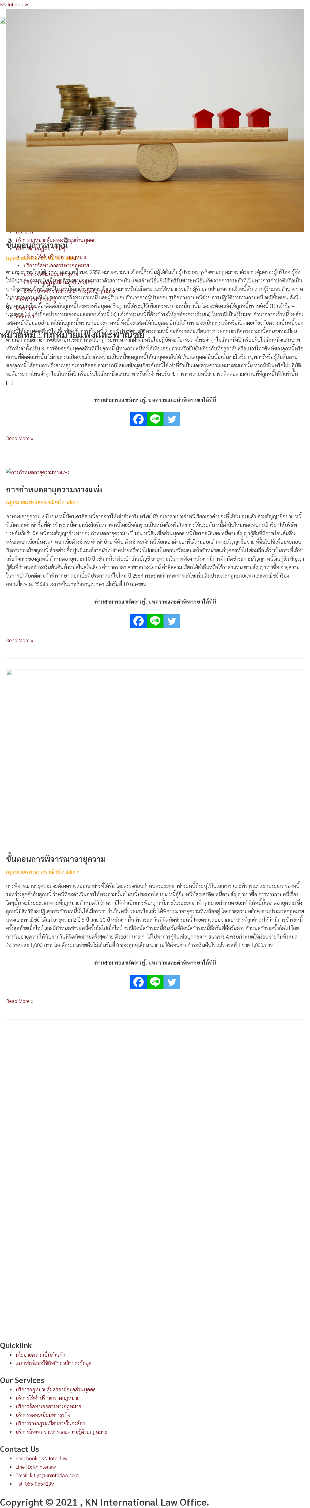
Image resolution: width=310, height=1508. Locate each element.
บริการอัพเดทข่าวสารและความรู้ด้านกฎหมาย (61, 1431)
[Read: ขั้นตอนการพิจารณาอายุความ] (155, 756)
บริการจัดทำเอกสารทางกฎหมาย (48, 1406)
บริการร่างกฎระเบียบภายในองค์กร (50, 1423)
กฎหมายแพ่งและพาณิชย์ (33, 257)
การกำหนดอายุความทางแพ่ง (54, 489)
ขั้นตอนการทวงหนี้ (37, 245)
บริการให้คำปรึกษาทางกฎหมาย (47, 1397)
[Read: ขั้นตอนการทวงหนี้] (155, 120)
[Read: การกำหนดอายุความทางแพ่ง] (38, 471)
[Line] (155, 415)
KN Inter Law (14, 4)
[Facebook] (138, 415)
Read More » (19, 437)
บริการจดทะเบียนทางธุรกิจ (42, 1414)
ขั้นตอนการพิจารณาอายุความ (56, 858)
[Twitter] (171, 415)
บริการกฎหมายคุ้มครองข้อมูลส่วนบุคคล (55, 1389)
